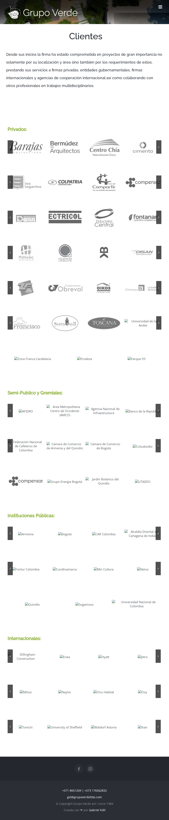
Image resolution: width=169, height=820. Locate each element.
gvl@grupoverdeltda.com (84, 797)
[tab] (84, 515)
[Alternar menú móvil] (160, 7)
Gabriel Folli (97, 810)
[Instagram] (90, 768)
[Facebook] (78, 768)
